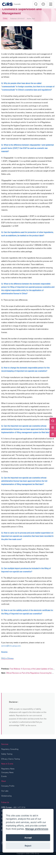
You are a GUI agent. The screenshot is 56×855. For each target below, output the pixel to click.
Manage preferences (36, 829)
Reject (28, 845)
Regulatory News (7, 768)
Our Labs (4, 791)
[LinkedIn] (53, 427)
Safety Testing (6, 754)
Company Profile (7, 786)
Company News (7, 772)
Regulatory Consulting (9, 749)
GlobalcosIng (6, 795)
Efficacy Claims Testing (10, 759)
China (5, 18)
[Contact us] (53, 421)
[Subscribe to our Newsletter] (53, 434)
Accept (28, 837)
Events (4, 776)
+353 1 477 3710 (18, 807)
